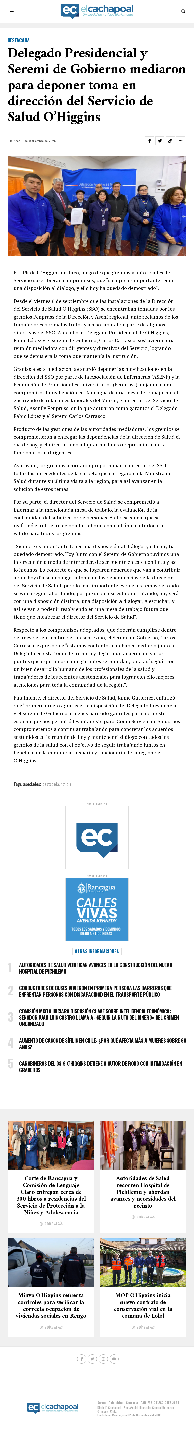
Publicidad (116, 1402)
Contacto (132, 1402)
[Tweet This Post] (159, 140)
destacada (51, 784)
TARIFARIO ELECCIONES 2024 (160, 1402)
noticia (66, 784)
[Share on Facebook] (149, 140)
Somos (101, 1402)
